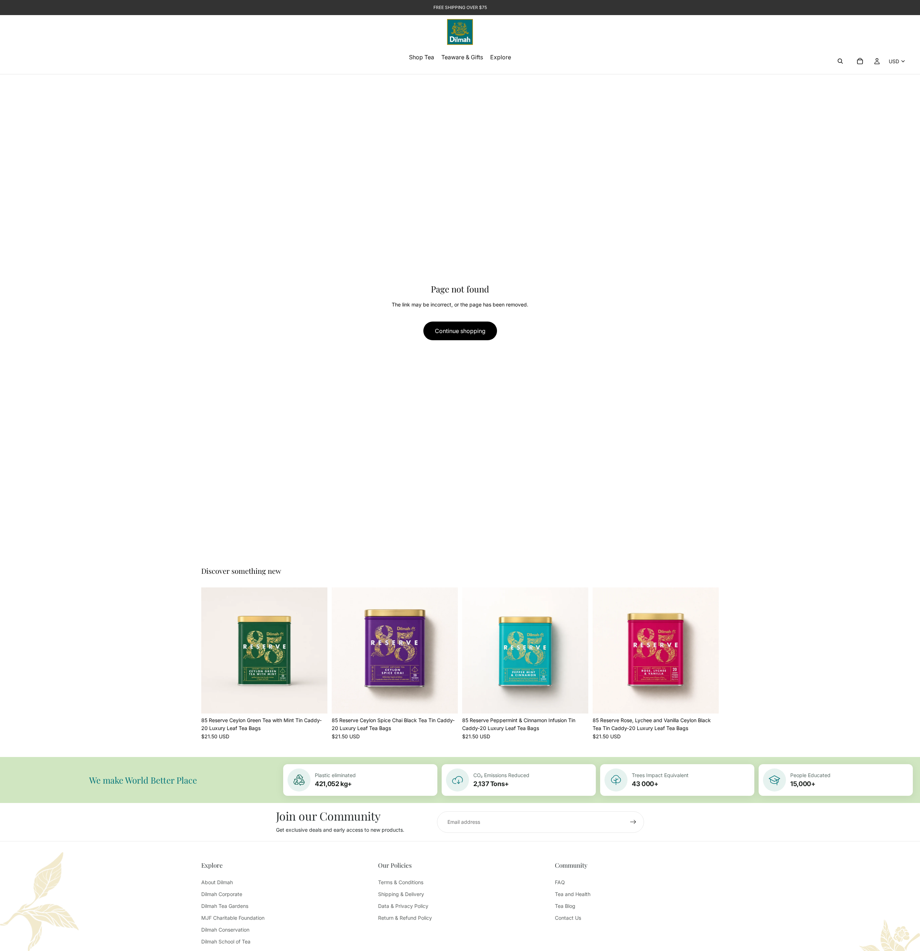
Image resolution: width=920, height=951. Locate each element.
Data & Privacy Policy (403, 906)
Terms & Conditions (400, 882)
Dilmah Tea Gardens (224, 906)
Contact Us (568, 918)
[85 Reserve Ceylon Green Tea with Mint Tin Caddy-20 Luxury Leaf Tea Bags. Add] (316, 702)
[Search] (840, 61)
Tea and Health (572, 894)
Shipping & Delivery (401, 894)
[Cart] (860, 61)
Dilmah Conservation (225, 930)
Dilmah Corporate (221, 894)
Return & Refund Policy (405, 918)
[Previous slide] (212, 650)
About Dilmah (217, 882)
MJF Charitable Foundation (232, 918)
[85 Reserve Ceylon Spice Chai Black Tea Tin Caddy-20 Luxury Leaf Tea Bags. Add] (446, 702)
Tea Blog (565, 906)
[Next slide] (316, 650)
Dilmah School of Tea (225, 941)
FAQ (560, 882)
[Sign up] (633, 822)
